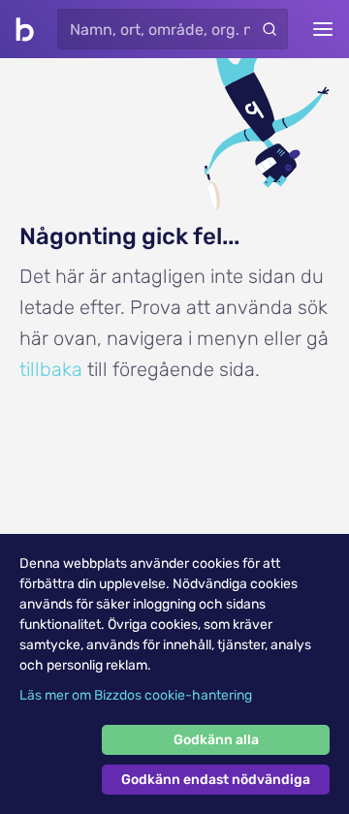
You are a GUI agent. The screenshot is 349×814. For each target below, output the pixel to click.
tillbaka (50, 369)
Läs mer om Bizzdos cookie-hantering (135, 695)
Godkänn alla (216, 740)
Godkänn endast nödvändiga (215, 779)
